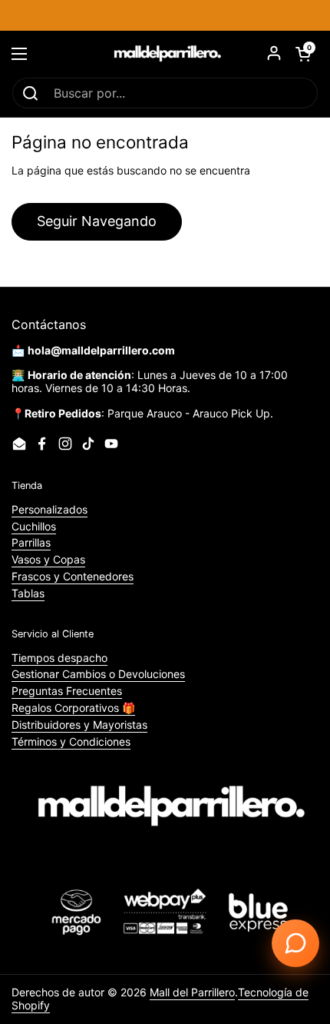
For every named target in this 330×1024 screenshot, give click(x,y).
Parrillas (31, 542)
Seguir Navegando (97, 221)
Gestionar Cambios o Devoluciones (98, 673)
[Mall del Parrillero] (165, 53)
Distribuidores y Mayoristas (79, 724)
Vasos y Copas (48, 559)
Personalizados (49, 509)
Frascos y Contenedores (73, 576)
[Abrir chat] (295, 943)
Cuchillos (34, 526)
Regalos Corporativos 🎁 (73, 707)
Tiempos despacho (59, 657)
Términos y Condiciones (71, 741)
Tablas (28, 593)
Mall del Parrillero (192, 992)
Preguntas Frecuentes (67, 690)
